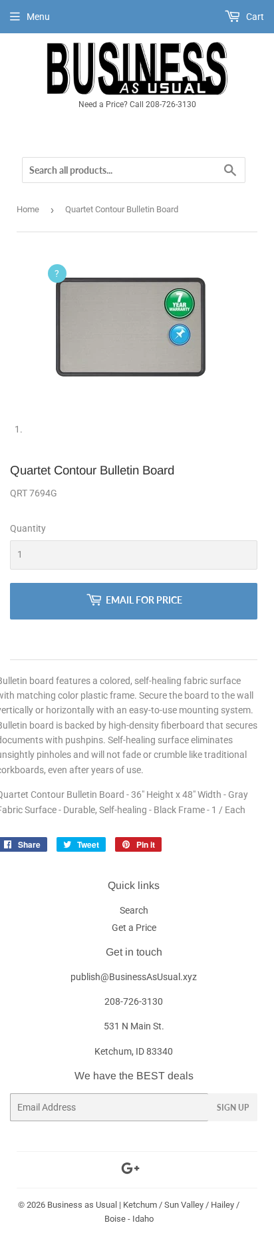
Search (134, 910)
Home (28, 209)
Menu (38, 16)
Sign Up (233, 1108)
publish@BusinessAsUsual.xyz (133, 977)
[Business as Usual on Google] (130, 1170)
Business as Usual (82, 1205)
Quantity (28, 528)
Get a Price (134, 927)
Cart (254, 16)
